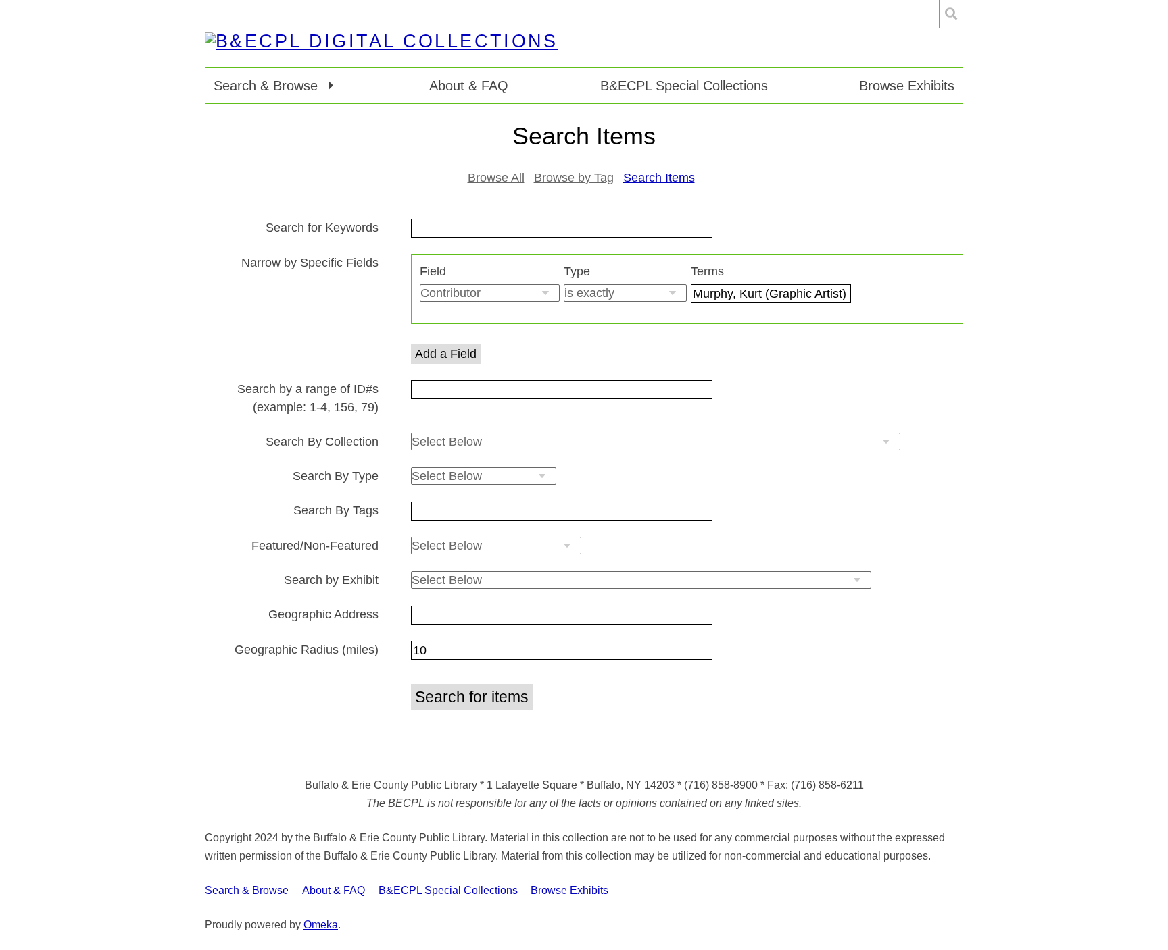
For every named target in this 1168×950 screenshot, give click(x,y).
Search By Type (336, 476)
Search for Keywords (322, 227)
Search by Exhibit (331, 580)
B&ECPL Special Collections (684, 85)
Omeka (320, 924)
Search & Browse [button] (268, 85)
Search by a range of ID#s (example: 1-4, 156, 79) (308, 398)
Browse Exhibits (906, 85)
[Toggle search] (951, 14)
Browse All (496, 177)
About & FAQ (468, 85)
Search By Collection (322, 441)
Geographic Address (323, 614)
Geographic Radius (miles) (307, 649)
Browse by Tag (574, 177)
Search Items (659, 177)
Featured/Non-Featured (315, 545)
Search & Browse (247, 890)
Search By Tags (336, 510)
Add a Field (446, 354)
